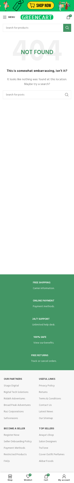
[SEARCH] (67, 28)
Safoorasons (11, 418)
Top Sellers (46, 428)
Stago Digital (11, 386)
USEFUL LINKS (47, 379)
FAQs (7, 461)
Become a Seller (14, 428)
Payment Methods (14, 448)
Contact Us (45, 405)
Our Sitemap (46, 418)
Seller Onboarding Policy (18, 441)
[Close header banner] (69, 5)
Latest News (46, 411)
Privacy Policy (47, 386)
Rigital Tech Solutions (16, 392)
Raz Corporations (14, 411)
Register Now (11, 435)
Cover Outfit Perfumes (51, 454)
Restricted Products (15, 454)
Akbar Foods (46, 461)
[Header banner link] (31, 5)
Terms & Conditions (50, 398)
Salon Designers (48, 441)
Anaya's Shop (46, 435)
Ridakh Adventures (14, 398)
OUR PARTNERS (13, 379)
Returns (43, 392)
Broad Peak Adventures (17, 405)
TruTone (43, 448)
